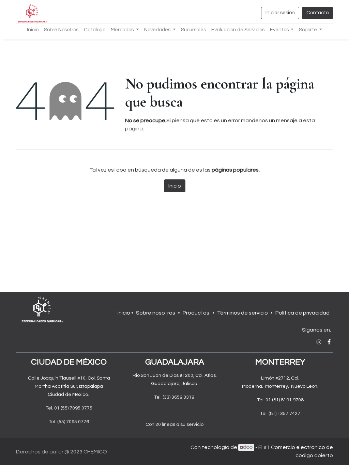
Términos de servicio (242, 313)
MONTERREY (280, 362)
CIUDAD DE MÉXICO (69, 362)
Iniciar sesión (280, 12)
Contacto (317, 12)
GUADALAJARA (174, 362)
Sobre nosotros (155, 313)
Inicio (174, 186)
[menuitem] (32, 30)
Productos (196, 313)
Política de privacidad (302, 313)
